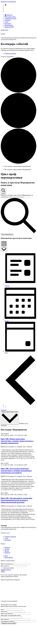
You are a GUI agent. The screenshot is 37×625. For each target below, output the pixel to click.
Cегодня (3, 410)
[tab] (6, 556)
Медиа (7, 551)
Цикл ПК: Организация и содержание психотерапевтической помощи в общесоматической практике (16, 500)
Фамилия (4, 611)
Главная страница (10, 536)
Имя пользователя (6, 564)
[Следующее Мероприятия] (5, 407)
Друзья (7, 549)
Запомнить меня (8, 568)
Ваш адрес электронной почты (11, 615)
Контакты (8, 540)
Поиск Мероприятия (7, 234)
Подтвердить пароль (7, 621)
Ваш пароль (4, 566)
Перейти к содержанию (8, 1)
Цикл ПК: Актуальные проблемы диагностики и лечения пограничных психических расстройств (16, 471)
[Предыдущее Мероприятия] (20, 405)
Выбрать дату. (23, 423)
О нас (6, 538)
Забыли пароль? (6, 569)
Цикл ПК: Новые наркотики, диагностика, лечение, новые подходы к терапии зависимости (17, 441)
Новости (7, 547)
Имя (2, 609)
